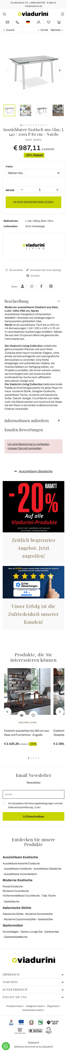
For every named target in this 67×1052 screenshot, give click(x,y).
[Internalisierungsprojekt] (26, 1022)
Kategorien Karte (35, 1006)
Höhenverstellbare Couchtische (21, 895)
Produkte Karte (14, 1006)
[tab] (33, 301)
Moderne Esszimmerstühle (20, 919)
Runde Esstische (13, 886)
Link (37, 807)
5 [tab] (41, 760)
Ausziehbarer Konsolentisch (20, 874)
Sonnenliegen (11, 931)
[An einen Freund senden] (22, 286)
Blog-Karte (53, 1006)
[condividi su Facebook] (41, 286)
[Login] (39, 22)
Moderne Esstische (18, 880)
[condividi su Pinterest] (50, 286)
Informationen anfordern (26, 420)
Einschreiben (35, 816)
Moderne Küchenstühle (39, 913)
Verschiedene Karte (32, 1010)
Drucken (35, 275)
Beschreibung (16, 301)
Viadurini (10, 982)
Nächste (55, 30)
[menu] (62, 14)
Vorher (44, 30)
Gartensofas (51, 931)
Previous (7, 70)
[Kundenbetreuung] (18, 22)
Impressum (11, 974)
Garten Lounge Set (31, 931)
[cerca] (4, 14)
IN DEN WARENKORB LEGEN (33, 202)
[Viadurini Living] (33, 246)
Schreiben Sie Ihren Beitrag (45, 270)
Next (60, 70)
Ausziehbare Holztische (18, 868)
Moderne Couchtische (16, 891)
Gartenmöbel (13, 925)
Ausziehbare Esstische (20, 857)
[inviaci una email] (7, 22)
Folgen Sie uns (14, 997)
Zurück (10, 30)
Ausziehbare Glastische (35, 471)
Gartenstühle (45, 919)
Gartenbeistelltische (15, 936)
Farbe (9, 166)
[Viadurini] (33, 13)
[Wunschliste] (33, 715)
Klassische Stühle (13, 913)
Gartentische (11, 901)
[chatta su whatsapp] (6, 1046)
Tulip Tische (49, 895)
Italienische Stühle (17, 908)
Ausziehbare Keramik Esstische (21, 863)
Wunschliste (16, 270)
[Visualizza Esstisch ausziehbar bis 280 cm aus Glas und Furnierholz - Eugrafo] (21, 715)
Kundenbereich (15, 989)
